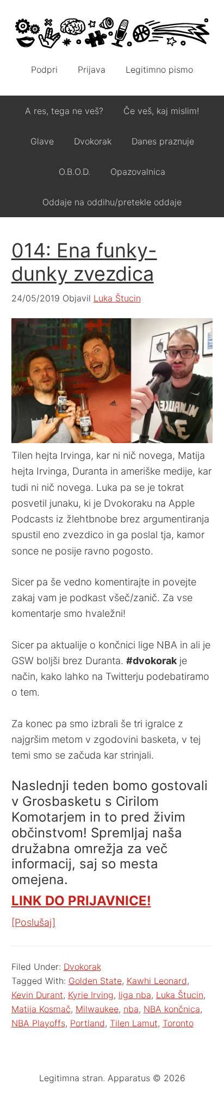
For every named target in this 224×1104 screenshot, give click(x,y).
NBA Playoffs (38, 1023)
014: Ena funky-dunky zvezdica (84, 262)
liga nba (135, 994)
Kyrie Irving (91, 994)
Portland (87, 1023)
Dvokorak (82, 966)
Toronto (178, 1023)
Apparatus (112, 32)
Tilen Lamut (134, 1023)
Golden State (95, 980)
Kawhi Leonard (157, 980)
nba (131, 1009)
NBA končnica (172, 1009)
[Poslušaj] (33, 922)
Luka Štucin (179, 994)
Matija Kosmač (41, 1009)
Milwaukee (97, 1009)
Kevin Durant (37, 994)
